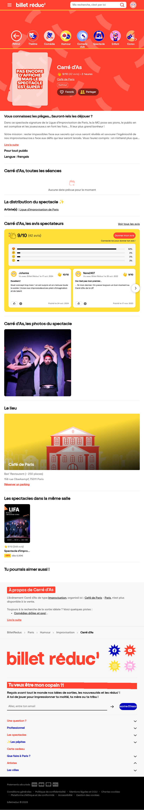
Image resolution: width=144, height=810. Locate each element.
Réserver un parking (17, 484)
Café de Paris (65, 79)
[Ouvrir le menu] (11, 5)
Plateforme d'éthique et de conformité (32, 795)
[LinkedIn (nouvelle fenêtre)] (130, 666)
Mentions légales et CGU (83, 791)
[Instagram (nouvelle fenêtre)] (114, 666)
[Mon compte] (133, 5)
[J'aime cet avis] (14, 303)
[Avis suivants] (135, 288)
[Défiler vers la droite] (136, 39)
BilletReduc (14, 632)
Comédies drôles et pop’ (30, 613)
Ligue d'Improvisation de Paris (39, 209)
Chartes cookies (110, 791)
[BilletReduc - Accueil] (30, 5)
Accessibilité (65, 795)
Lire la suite (11, 145)
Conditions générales (19, 791)
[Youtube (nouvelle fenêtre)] (130, 651)
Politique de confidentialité (50, 791)
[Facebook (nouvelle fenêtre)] (114, 651)
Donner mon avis (124, 235)
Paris (108, 598)
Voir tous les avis (129, 224)
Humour (45, 632)
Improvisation (57, 598)
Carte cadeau (16, 749)
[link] (37, 273)
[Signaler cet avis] (20, 303)
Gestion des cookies (87, 795)
